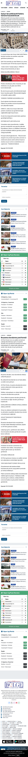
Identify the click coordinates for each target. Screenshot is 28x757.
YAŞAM (13, 226)
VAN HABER (4, 7)
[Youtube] (16, 703)
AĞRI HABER (19, 722)
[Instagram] (14, 703)
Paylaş (4, 50)
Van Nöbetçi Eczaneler (8, 706)
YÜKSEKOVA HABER (6, 728)
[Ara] (26, 3)
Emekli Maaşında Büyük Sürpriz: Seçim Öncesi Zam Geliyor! (18, 222)
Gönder (4, 201)
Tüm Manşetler (6, 714)
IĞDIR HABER (13, 725)
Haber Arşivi (5, 717)
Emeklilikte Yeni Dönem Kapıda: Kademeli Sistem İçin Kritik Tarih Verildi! (19, 215)
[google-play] (20, 742)
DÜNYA (11, 7)
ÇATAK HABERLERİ (18, 734)
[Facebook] (9, 703)
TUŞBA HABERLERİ (6, 730)
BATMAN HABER (15, 724)
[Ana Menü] (1, 3)
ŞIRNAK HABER (13, 727)
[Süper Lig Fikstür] (26, 293)
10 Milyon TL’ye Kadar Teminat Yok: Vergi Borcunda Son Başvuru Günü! (18, 236)
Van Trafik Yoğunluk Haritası (9, 711)
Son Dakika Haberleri (7, 716)
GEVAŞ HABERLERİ (6, 736)
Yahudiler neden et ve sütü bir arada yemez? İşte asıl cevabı (18, 249)
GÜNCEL (13, 246)
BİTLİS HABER (5, 725)
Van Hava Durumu (6, 708)
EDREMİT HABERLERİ (16, 730)
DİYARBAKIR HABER (22, 725)
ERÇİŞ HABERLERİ (6, 732)
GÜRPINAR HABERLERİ (17, 736)
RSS (4, 749)
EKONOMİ (13, 212)
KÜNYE (3, 721)
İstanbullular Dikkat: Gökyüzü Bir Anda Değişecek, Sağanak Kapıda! (18, 229)
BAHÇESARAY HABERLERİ (17, 733)
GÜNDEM (22, 7)
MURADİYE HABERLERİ (7, 738)
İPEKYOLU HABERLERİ (17, 728)
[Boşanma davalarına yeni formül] (14, 361)
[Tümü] (26, 209)
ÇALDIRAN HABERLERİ (7, 734)
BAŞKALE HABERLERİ (16, 732)
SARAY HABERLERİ (18, 738)
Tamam (17, 755)
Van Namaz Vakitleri (7, 710)
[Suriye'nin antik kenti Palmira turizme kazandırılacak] (14, 40)
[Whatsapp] (19, 703)
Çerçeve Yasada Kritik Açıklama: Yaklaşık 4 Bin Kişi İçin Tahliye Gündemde (19, 242)
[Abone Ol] (26, 50)
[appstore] (8, 742)
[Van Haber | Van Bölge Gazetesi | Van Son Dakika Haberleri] (13, 3)
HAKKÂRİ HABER (5, 724)
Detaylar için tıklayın (14, 288)
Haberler (3, 11)
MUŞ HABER (4, 727)
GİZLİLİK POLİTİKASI (11, 721)
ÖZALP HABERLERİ (6, 733)
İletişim (19, 721)
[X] (11, 703)
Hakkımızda (4, 722)
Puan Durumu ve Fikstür (8, 713)
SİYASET (16, 7)
